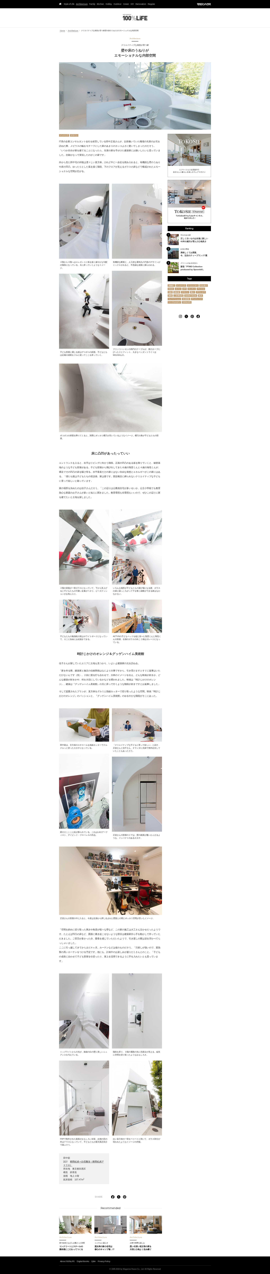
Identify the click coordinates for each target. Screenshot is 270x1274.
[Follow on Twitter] (186, 316)
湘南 (170, 296)
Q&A (93, 1261)
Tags (189, 278)
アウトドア (201, 292)
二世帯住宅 (178, 296)
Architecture (82, 4)
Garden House (190, 296)
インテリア (64, 135)
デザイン (74, 135)
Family (92, 4)
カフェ (178, 289)
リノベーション (174, 299)
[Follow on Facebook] (198, 316)
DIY (132, 4)
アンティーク (197, 299)
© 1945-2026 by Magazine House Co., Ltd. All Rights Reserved (135, 1269)
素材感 (176, 292)
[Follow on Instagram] (180, 316)
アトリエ (200, 289)
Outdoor (117, 4)
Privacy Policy (104, 1261)
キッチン (191, 289)
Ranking (189, 228)
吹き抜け (203, 286)
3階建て (171, 286)
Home (62, 31)
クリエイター (193, 286)
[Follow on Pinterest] (192, 316)
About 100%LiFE (67, 1261)
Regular (151, 4)
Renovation (141, 4)
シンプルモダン (174, 302)
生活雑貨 (186, 299)
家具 (200, 296)
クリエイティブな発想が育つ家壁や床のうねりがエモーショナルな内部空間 (110, 31)
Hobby (109, 4)
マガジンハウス (204, 4)
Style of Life (69, 4)
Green (126, 4)
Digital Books (83, 1261)
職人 (192, 292)
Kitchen (100, 4)
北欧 (170, 292)
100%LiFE (135, 17)
